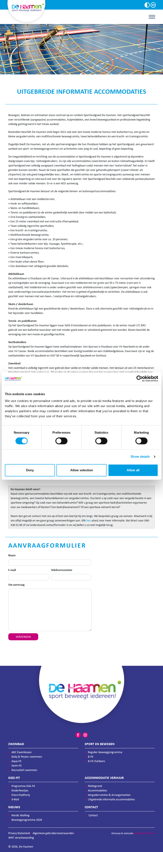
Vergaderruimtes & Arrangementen (109, 795)
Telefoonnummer (61, 570)
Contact (93, 815)
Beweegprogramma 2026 (26, 820)
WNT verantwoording (21, 837)
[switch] (61, 440)
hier (88, 520)
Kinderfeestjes (19, 790)
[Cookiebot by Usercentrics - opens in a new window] (139, 378)
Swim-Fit (16, 765)
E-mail (12, 570)
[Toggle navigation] (152, 17)
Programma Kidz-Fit (23, 786)
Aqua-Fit (16, 761)
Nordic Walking (20, 815)
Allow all (133, 470)
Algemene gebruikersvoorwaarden (53, 833)
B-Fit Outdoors (96, 761)
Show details (140, 456)
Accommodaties (97, 790)
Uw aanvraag (16, 584)
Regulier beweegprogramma (105, 752)
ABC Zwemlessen (21, 752)
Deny (30, 470)
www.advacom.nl (144, 833)
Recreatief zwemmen (24, 770)
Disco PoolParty (20, 795)
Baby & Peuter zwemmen (26, 756)
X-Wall (15, 799)
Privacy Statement (19, 833)
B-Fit (90, 756)
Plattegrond (95, 786)
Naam (11, 555)
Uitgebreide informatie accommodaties (111, 799)
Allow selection (81, 470)
